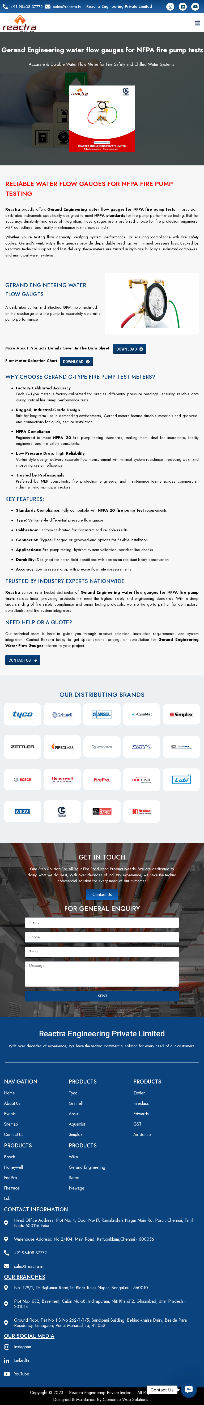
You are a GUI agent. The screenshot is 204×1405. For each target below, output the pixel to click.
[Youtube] (195, 7)
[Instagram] (170, 7)
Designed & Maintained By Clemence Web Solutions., (102, 1399)
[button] (189, 1390)
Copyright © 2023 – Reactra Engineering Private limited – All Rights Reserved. (102, 1393)
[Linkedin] (183, 7)
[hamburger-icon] (197, 23)
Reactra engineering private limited (102, 1033)
